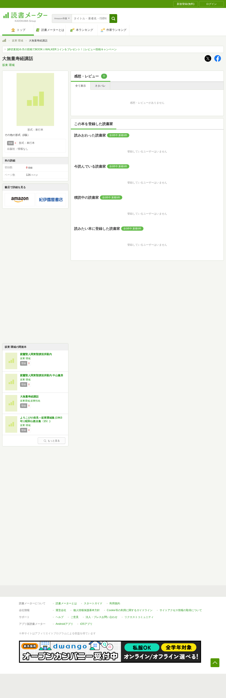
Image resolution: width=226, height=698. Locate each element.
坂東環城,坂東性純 (30, 400)
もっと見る (54, 440)
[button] (113, 18)
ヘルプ (60, 617)
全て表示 (80, 85)
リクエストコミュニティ (139, 617)
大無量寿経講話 (29, 396)
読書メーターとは (66, 603)
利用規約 (114, 603)
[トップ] (4, 41)
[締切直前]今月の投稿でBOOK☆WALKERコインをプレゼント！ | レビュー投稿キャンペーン (62, 49)
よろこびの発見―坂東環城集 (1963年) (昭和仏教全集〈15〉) (41, 419)
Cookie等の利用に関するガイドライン (130, 610)
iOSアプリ (86, 624)
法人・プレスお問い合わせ (101, 617)
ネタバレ (100, 85)
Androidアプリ (64, 624)
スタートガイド (93, 603)
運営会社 (61, 610)
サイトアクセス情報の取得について (181, 610)
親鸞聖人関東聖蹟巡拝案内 (36, 354)
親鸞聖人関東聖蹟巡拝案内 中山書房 (41, 375)
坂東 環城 (17, 40)
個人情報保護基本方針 (86, 610)
